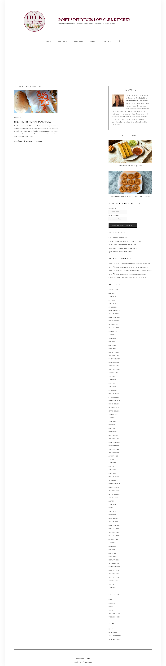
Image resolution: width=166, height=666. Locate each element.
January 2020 (114, 563)
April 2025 (112, 345)
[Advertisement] (83, 63)
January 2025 (114, 355)
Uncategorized (114, 617)
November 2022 (114, 445)
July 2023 (112, 418)
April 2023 (112, 428)
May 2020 (112, 549)
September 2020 (114, 536)
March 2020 (113, 556)
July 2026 (112, 293)
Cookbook (79, 41)
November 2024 (114, 362)
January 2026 (114, 314)
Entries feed (113, 632)
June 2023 (112, 421)
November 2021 (114, 487)
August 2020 (113, 539)
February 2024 (114, 394)
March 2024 (113, 390)
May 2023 (112, 425)
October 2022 (114, 449)
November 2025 (114, 321)
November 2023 (114, 404)
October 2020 (114, 532)
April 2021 (112, 511)
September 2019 (114, 577)
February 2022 (114, 477)
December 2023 (114, 400)
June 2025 (112, 338)
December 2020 (114, 525)
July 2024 (112, 376)
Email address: (114, 216)
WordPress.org (115, 639)
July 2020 (112, 542)
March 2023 (113, 432)
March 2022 (113, 473)
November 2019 (114, 570)
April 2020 (112, 553)
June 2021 (112, 504)
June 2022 (112, 463)
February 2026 (114, 310)
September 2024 (114, 369)
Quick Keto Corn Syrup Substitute (133, 274)
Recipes (62, 41)
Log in (111, 629)
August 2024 (113, 373)
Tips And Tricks (18, 141)
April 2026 (112, 303)
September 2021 (114, 494)
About (94, 41)
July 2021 (112, 501)
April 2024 (112, 387)
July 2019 (112, 584)
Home (48, 41)
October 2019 (114, 574)
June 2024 (112, 380)
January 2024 (114, 397)
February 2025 (114, 352)
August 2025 (113, 331)
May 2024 (112, 383)
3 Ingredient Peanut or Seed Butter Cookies (125, 241)
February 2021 (114, 518)
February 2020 (114, 560)
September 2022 (114, 452)
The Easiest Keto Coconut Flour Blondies (136, 271)
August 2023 (113, 414)
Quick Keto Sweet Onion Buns (120, 252)
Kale (89, 659)
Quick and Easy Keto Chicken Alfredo (123, 248)
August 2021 (113, 497)
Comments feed (115, 636)
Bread (111, 599)
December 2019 (114, 567)
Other (111, 610)
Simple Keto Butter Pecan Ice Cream (122, 245)
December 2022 (114, 442)
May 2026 (112, 300)
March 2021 (113, 515)
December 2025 (114, 317)
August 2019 (113, 581)
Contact (108, 41)
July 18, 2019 (17, 117)
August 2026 (113, 290)
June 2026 (112, 296)
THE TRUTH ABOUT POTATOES (32, 121)
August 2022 (113, 456)
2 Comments (38, 141)
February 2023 (114, 435)
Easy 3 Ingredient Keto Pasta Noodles (134, 267)
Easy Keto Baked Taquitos (118, 238)
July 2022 (112, 459)
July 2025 (112, 335)
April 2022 (112, 470)
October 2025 (114, 324)
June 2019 (112, 587)
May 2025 (112, 341)
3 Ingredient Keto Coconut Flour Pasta (135, 264)
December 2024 (114, 359)
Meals (111, 606)
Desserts (112, 603)
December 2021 (114, 484)
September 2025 (114, 328)
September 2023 (114, 411)
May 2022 (112, 466)
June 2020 (112, 546)
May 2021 (112, 508)
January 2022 (114, 480)
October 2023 (114, 407)
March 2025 (113, 348)
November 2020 (114, 529)
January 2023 (114, 439)
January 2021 (114, 522)
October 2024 (114, 366)
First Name (112, 208)
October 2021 (114, 491)
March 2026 (113, 307)
